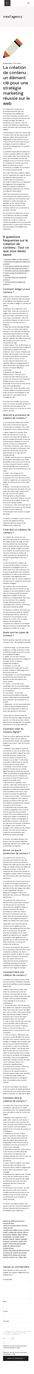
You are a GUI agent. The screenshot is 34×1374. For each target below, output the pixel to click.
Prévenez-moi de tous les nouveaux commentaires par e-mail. (15, 1347)
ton (16, 1257)
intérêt (22, 1237)
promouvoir (14, 1241)
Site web (6, 1321)
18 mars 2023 (7, 63)
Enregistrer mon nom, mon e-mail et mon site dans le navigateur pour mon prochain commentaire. (18, 1333)
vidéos (20, 1257)
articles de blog (8, 1223)
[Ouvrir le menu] (28, 3)
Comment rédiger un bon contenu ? (16, 259)
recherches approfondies (17, 1244)
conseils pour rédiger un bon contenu (16, 1230)
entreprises (7, 1234)
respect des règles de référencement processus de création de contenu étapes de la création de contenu (16, 1252)
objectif (11, 1239)
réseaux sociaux (8, 1248)
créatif (5, 1232)
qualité (5, 1244)
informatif (15, 1237)
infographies (7, 1237)
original (17, 1239)
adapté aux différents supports (13, 1221)
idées (19, 1234)
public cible (23, 1241)
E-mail (5, 1311)
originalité (24, 1239)
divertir (25, 1232)
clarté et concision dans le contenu (15, 1225)
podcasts (6, 1241)
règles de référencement (12, 1246)
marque (5, 1239)
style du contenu (9, 1257)
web (24, 1257)
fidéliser (14, 1234)
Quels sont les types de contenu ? (16, 268)
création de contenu (15, 1232)
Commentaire (7, 1279)
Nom (5, 1301)
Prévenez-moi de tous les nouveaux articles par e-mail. (15, 1353)
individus (25, 1234)
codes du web (8, 1228)
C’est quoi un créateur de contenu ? (17, 266)
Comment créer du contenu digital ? (17, 271)
